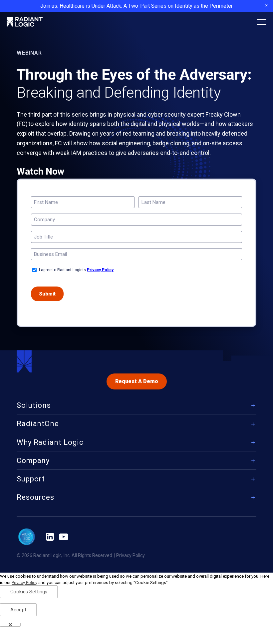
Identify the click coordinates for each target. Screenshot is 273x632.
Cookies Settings (28, 592)
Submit (47, 294)
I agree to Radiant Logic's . (77, 270)
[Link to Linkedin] (50, 537)
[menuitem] (136, 406)
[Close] (10, 625)
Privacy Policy (100, 270)
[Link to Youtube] (63, 537)
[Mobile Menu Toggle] (261, 22)
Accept (18, 610)
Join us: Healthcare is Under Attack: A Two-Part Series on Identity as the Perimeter (136, 6)
